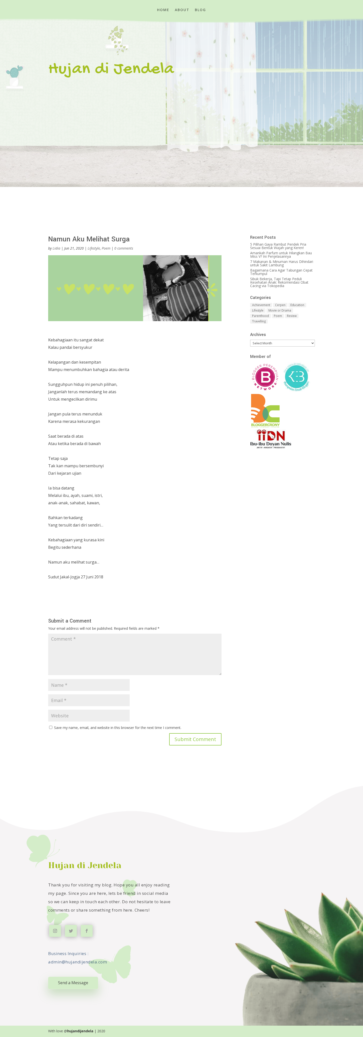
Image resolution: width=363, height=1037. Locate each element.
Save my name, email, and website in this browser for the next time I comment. (117, 727)
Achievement (261, 305)
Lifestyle (94, 248)
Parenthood (260, 316)
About (182, 10)
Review (292, 316)
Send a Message (73, 982)
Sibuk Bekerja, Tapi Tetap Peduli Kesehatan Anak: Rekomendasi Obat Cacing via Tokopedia (279, 282)
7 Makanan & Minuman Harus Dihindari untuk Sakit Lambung (281, 263)
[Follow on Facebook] (87, 931)
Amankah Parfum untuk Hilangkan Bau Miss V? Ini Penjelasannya (281, 255)
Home (163, 10)
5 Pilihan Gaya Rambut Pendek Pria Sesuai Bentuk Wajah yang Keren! (278, 246)
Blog (200, 10)
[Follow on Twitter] (71, 931)
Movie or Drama (279, 310)
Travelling (259, 321)
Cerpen (280, 305)
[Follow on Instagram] (55, 931)
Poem (106, 248)
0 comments (123, 248)
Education (297, 305)
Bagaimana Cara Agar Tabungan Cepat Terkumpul (281, 272)
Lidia (56, 248)
